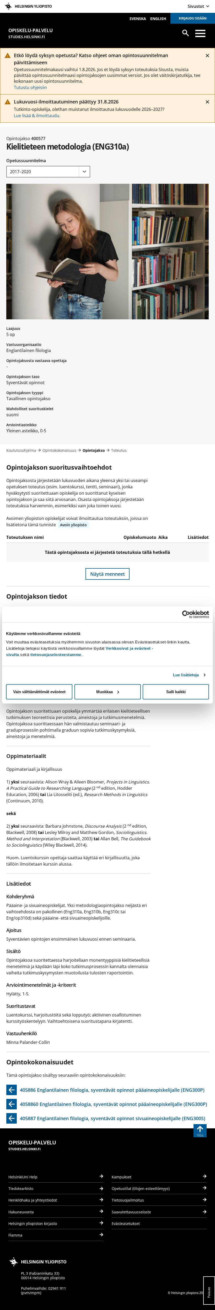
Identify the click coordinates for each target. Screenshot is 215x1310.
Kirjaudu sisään (193, 18)
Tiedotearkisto (20, 1188)
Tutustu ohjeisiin (30, 87)
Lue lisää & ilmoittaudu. (37, 115)
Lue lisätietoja (186, 675)
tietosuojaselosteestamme (55, 654)
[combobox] (48, 171)
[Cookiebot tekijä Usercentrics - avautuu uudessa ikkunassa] (186, 614)
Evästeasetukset (126, 1223)
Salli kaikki (176, 691)
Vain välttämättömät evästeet (39, 691)
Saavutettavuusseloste (131, 1211)
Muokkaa (104, 691)
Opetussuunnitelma (26, 160)
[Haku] (185, 33)
